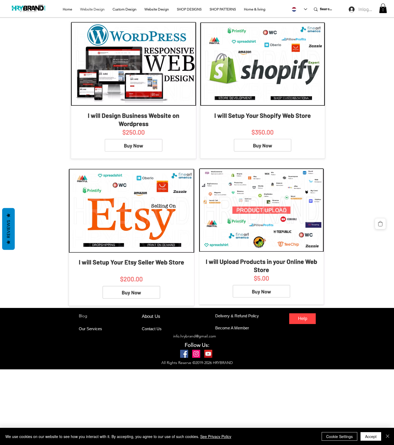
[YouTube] (208, 354)
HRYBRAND (223, 362)
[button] (383, 8)
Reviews (8, 229)
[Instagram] (196, 354)
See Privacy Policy (215, 436)
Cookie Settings (339, 436)
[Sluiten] (387, 436)
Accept (371, 436)
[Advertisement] (161, 406)
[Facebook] (184, 354)
